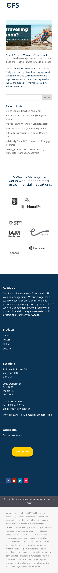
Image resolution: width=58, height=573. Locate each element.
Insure (6, 335)
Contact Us (22, 451)
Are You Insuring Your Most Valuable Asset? (27, 123)
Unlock (7, 344)
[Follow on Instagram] (26, 480)
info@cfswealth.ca (20, 408)
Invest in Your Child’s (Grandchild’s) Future (26, 128)
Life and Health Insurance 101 (22, 61)
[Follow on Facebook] (8, 480)
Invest (6, 340)
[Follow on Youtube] (14, 480)
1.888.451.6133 (16, 401)
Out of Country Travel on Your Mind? (26, 55)
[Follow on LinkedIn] (20, 480)
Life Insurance (44, 61)
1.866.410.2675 (16, 405)
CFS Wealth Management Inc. (23, 58)
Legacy (7, 348)
